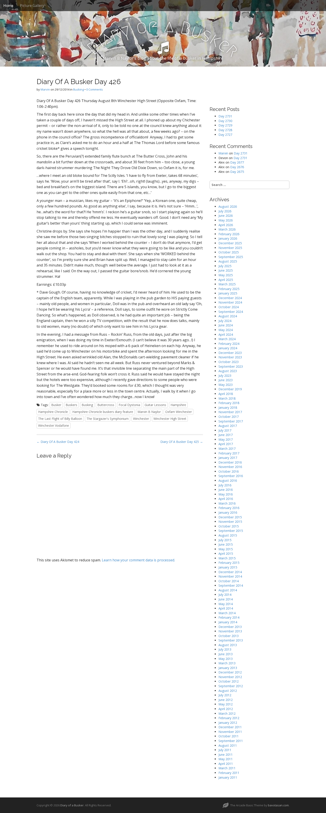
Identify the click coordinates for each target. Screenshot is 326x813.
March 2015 (227, 558)
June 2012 (225, 700)
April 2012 (225, 709)
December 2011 (230, 727)
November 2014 (230, 576)
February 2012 (228, 718)
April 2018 (225, 394)
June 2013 (225, 654)
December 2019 (230, 389)
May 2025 (225, 275)
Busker (56, 405)
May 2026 (225, 220)
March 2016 (227, 503)
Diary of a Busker (72, 805)
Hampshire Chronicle (53, 412)
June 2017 (225, 435)
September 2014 (230, 585)
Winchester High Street (169, 418)
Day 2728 (225, 130)
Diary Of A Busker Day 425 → (181, 442)
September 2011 (230, 741)
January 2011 (227, 777)
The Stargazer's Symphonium (107, 418)
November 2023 (230, 357)
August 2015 (227, 535)
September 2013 (230, 640)
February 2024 (228, 343)
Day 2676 (237, 167)
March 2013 (227, 663)
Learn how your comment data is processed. (138, 560)
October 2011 (228, 736)
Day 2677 (237, 162)
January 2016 (227, 512)
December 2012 (230, 672)
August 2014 (227, 590)
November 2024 (230, 302)
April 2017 (225, 444)
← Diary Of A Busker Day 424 (58, 442)
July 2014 (224, 594)
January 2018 (227, 407)
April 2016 (225, 499)
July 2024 (224, 321)
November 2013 (230, 631)
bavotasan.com (278, 805)
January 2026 (227, 238)
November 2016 (230, 467)
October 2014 (228, 581)
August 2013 (227, 645)
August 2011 (227, 745)
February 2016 (228, 508)
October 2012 (228, 681)
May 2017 (225, 439)
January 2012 (227, 722)
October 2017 (228, 416)
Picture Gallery (32, 5)
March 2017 (227, 448)
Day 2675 (237, 172)
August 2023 (227, 371)
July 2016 (224, 485)
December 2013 (230, 627)
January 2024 (227, 348)
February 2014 (228, 617)
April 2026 (225, 225)
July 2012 (224, 695)
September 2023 (230, 366)
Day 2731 (225, 116)
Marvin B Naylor (149, 412)
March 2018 (227, 398)
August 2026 (227, 206)
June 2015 (225, 544)
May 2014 (225, 604)
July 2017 (224, 430)
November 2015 (230, 521)
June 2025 (225, 270)
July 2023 (224, 375)
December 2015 (230, 517)
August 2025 (227, 261)
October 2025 (228, 252)
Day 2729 (225, 125)
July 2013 (224, 649)
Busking (78, 89)
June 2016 (225, 489)
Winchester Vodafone (53, 425)
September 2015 (230, 531)
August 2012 (227, 691)
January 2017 (227, 458)
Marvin (45, 89)
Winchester (141, 418)
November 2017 (230, 412)
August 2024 (227, 316)
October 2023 (228, 362)
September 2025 (230, 257)
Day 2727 (225, 134)
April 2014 (225, 608)
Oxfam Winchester (178, 412)
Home (8, 5)
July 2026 (224, 211)
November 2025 (230, 248)
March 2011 (227, 768)
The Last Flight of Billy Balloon (60, 418)
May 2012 (225, 704)
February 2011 (228, 773)
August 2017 (227, 426)
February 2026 (228, 234)
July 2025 (224, 266)
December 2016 (230, 462)
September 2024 (230, 312)
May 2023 (225, 385)
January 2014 (227, 622)
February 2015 (228, 562)
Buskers (71, 405)
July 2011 (224, 750)
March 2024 (227, 339)
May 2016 (225, 494)
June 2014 (225, 599)
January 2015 (227, 567)
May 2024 (225, 330)
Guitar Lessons (155, 405)
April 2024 (225, 334)
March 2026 (227, 229)
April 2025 (225, 280)
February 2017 (228, 453)
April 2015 (225, 553)
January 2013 (227, 668)
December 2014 (230, 572)
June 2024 (225, 325)
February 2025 (228, 289)
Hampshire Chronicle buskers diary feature (102, 412)
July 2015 (224, 540)
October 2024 (228, 307)
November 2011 (230, 732)
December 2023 (230, 353)
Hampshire (178, 405)
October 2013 (228, 636)
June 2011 (225, 754)
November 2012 (230, 677)
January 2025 (227, 293)
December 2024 (230, 298)
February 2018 (228, 403)
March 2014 (227, 613)
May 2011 (225, 759)
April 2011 (225, 764)
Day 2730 (225, 121)
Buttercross (105, 405)
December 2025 (230, 243)
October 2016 (228, 471)
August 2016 (227, 480)
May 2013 (225, 659)
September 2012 (230, 686)
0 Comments (94, 89)
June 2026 (225, 215)
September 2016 (230, 476)
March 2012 (227, 713)
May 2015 (225, 549)
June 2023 (225, 380)
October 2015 (228, 526)
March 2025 (227, 284)
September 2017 (230, 421)
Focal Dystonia (129, 405)
